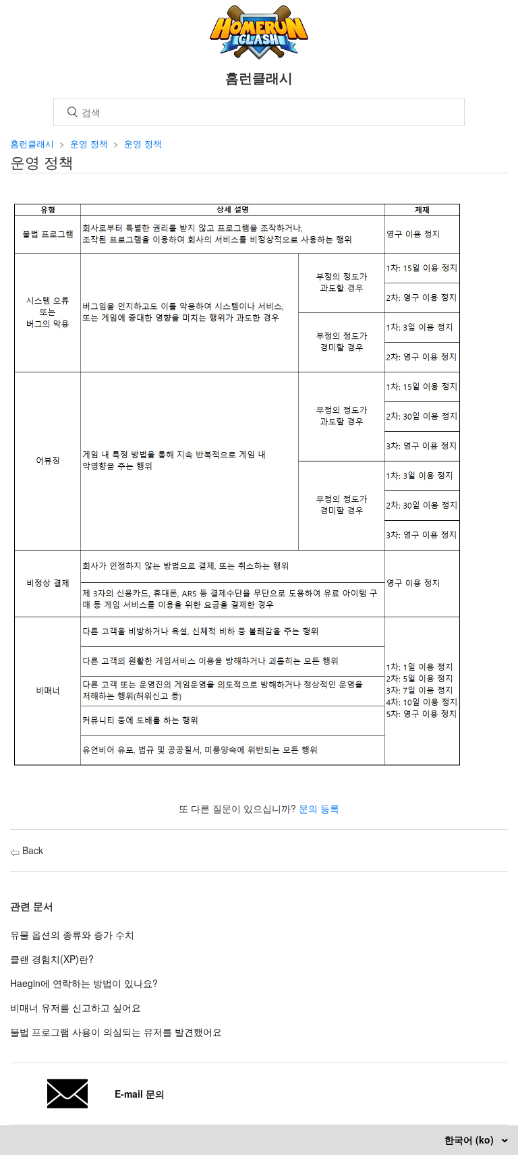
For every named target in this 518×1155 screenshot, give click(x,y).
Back (31, 850)
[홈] (259, 55)
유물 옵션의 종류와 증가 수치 (72, 934)
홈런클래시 (32, 143)
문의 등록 (319, 808)
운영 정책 (89, 143)
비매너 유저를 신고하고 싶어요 (75, 1007)
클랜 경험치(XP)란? (52, 958)
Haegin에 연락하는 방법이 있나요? (84, 983)
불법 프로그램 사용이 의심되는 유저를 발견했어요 (116, 1031)
